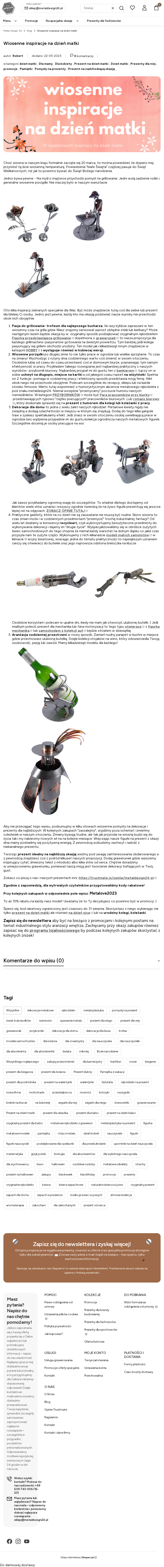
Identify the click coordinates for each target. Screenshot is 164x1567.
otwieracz (133, 626)
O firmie (49, 1394)
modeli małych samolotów (127, 535)
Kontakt (49, 1375)
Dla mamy (46, 64)
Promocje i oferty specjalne (61, 1368)
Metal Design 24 (12, 30)
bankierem (125, 370)
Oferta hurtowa (94, 1341)
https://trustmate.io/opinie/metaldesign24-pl (116, 878)
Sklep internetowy (77, 1557)
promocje (10, 69)
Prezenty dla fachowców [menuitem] (104, 21)
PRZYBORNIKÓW (66, 395)
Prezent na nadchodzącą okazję (91, 69)
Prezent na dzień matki (91, 64)
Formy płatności (134, 1364)
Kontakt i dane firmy (57, 1432)
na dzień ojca (79, 913)
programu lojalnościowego (55, 930)
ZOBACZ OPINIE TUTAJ (65, 511)
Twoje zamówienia (96, 1360)
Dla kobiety (63, 64)
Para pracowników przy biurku (124, 395)
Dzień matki (119, 64)
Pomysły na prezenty (50, 69)
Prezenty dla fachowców (100, 1322)
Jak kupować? (53, 1334)
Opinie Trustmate (55, 1409)
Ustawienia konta (95, 1368)
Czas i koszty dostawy (138, 1372)
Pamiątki (26, 69)
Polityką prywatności (87, 1272)
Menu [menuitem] (6, 21)
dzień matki (28, 64)
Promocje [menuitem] (31, 21)
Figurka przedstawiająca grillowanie (41, 338)
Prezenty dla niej (143, 64)
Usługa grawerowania (58, 1360)
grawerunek (106, 338)
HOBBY (31, 350)
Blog (29, 30)
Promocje (90, 1302)
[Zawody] (86, 498)
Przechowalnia (93, 1375)
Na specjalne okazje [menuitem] (59, 21)
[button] (121, 8)
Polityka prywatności (57, 1326)
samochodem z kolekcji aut (61, 631)
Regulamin (59, 1268)
